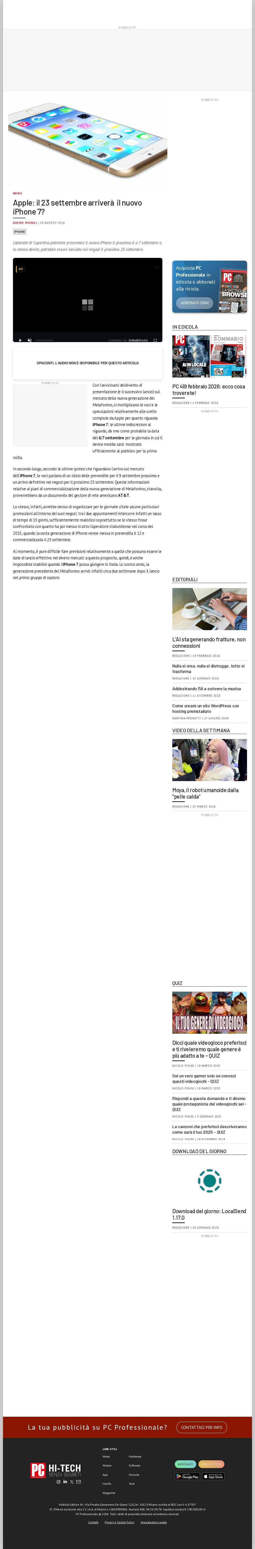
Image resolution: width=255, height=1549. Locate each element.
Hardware (135, 1456)
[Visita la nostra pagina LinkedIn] (65, 1482)
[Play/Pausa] (20, 340)
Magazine (109, 1493)
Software (134, 1465)
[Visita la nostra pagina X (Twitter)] (72, 1482)
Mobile (107, 1465)
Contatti (93, 1522)
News (17, 193)
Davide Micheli (25, 222)
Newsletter (211, 1464)
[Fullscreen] (155, 340)
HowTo (107, 1483)
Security (134, 1474)
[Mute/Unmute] (29, 340)
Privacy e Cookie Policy (119, 1522)
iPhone (19, 231)
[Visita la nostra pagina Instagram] (59, 1482)
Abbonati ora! (195, 303)
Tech (132, 1483)
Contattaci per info (201, 1427)
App (105, 1474)
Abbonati (185, 1464)
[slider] (44, 340)
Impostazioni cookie (154, 1522)
